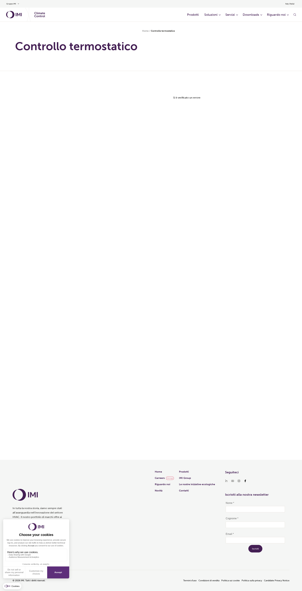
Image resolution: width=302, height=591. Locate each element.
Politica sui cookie (230, 580)
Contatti (184, 490)
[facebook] (245, 481)
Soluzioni (211, 15)
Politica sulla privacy (252, 580)
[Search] (295, 15)
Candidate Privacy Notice (276, 580)
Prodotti (184, 471)
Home (145, 31)
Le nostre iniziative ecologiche (197, 484)
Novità (158, 490)
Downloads (251, 15)
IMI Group (185, 477)
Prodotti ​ (193, 15)
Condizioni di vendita (209, 580)
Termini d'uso (190, 580)
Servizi (230, 15)
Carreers (160, 477)
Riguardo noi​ (276, 15)
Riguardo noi (162, 484)
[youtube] (232, 481)
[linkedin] (226, 481)
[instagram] (239, 481)
